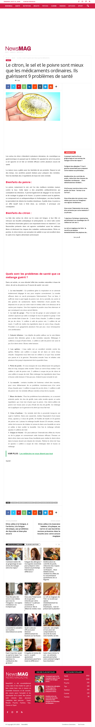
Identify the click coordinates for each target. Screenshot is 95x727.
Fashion (62, 6)
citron (14, 502)
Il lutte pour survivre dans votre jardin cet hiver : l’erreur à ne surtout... (75, 190)
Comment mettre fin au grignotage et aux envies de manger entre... (53, 678)
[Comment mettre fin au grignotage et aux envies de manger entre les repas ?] (14, 554)
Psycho (45, 6)
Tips (65, 686)
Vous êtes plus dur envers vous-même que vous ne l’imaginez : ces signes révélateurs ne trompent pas (14, 602)
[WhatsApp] (24, 86)
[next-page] (59, 544)
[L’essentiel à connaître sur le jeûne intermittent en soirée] (14, 620)
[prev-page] (56, 544)
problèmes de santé (47, 502)
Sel (56, 502)
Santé (17, 6)
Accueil (8, 58)
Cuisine (54, 6)
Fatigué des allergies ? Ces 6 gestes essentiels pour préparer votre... (53, 688)
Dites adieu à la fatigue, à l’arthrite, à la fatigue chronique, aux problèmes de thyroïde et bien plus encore (17, 529)
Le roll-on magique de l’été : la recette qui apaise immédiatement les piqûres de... (76, 230)
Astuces (71, 6)
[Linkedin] (29, 86)
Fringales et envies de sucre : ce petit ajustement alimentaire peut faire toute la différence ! (33, 657)
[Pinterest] (86, 1)
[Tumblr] (40, 86)
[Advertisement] (47, 26)
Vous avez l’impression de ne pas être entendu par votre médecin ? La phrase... (76, 210)
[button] (87, 5)
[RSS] (89, 1)
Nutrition (27, 6)
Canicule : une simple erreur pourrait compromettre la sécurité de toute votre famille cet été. (51, 632)
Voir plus (76, 237)
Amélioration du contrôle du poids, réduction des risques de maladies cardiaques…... (52, 699)
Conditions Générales (68, 724)
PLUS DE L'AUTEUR (32, 544)
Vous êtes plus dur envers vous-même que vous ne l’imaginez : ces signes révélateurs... (75, 200)
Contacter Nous (29, 1)
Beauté (36, 6)
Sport (80, 6)
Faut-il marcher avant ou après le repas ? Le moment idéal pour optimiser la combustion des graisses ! (14, 658)
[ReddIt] (34, 86)
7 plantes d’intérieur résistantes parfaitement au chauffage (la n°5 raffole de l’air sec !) (76, 220)
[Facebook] (78, 1)
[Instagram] (82, 1)
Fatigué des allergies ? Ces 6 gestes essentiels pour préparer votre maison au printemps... (76, 168)
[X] (13, 86)
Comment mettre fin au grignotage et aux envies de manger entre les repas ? (13, 565)
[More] (56, 86)
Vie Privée (81, 724)
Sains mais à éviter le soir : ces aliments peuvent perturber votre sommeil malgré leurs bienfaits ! (51, 657)
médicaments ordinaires (25, 502)
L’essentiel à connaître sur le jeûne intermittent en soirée (14, 630)
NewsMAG (8, 6)
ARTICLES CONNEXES (15, 544)
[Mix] (50, 86)
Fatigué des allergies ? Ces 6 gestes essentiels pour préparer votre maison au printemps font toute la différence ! (33, 567)
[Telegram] (45, 86)
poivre (37, 502)
